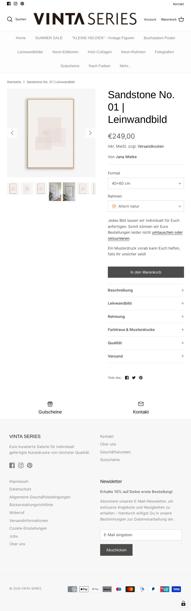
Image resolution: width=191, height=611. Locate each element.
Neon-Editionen (65, 52)
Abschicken (116, 550)
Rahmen (115, 196)
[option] (51, 133)
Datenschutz (20, 489)
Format (114, 173)
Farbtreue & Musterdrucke (131, 329)
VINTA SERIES (31, 588)
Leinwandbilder (30, 52)
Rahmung (116, 316)
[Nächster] (90, 133)
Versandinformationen (28, 520)
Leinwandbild (120, 303)
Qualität (115, 342)
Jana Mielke (126, 156)
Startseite (14, 82)
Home (21, 38)
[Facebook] (8, 3)
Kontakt (178, 4)
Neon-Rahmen (133, 52)
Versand (115, 356)
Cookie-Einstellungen (28, 528)
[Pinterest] (22, 3)
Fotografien (164, 52)
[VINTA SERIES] (87, 19)
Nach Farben (99, 66)
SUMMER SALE (49, 38)
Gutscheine (70, 66)
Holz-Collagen (100, 52)
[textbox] (128, 206)
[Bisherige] (12, 133)
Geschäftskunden (115, 452)
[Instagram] (15, 3)
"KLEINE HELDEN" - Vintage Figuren (103, 38)
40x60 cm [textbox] (121, 183)
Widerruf (16, 512)
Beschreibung (120, 290)
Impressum (18, 481)
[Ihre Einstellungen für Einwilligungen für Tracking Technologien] (183, 603)
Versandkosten (151, 146)
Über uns (108, 444)
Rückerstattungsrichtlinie (31, 504)
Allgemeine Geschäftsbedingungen (39, 497)
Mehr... (125, 66)
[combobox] (146, 183)
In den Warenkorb (145, 272)
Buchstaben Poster (159, 38)
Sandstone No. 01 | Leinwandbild (51, 82)
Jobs (13, 536)
